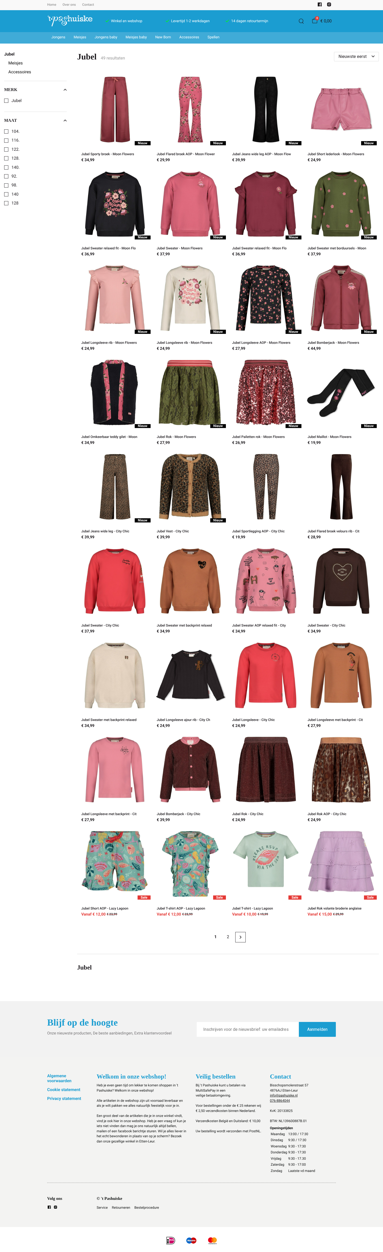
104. (15, 131)
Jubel (16, 100)
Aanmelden (317, 1029)
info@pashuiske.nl (284, 1096)
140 (14, 194)
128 (14, 203)
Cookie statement (63, 1089)
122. (15, 149)
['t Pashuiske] (70, 21)
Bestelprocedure (146, 1208)
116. (15, 140)
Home (51, 5)
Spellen (214, 37)
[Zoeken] (301, 21)
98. (14, 185)
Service (102, 1208)
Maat (10, 120)
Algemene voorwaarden (59, 1078)
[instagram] (329, 5)
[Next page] (240, 937)
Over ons (69, 5)
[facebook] (319, 5)
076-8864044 (280, 1101)
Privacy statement (64, 1098)
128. (15, 158)
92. (14, 176)
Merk (10, 89)
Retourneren (121, 1208)
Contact (88, 5)
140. (15, 167)
